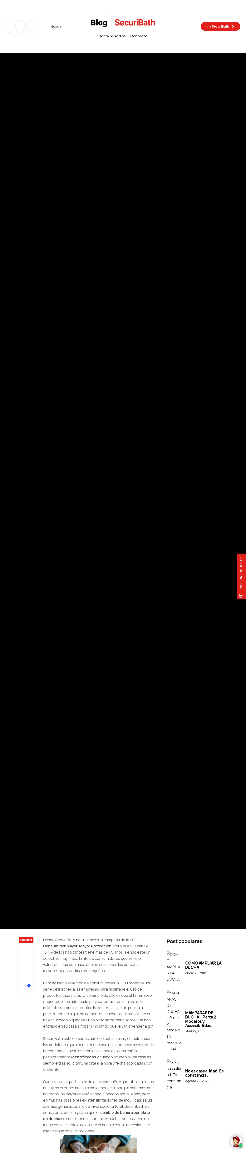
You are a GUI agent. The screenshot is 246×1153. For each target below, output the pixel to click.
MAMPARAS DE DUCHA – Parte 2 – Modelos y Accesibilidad (202, 1019)
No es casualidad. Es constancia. (204, 1073)
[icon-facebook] (9, 26)
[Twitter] (26, 958)
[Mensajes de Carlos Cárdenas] (22, 509)
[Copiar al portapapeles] (26, 978)
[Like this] (26, 988)
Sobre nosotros (112, 36)
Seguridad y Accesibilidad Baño (58, 470)
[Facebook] (26, 948)
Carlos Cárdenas (44, 509)
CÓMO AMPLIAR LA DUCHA (203, 965)
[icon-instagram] (32, 26)
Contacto (138, 36)
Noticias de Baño (93, 470)
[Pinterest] (26, 968)
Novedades (27, 470)
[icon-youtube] (21, 26)
